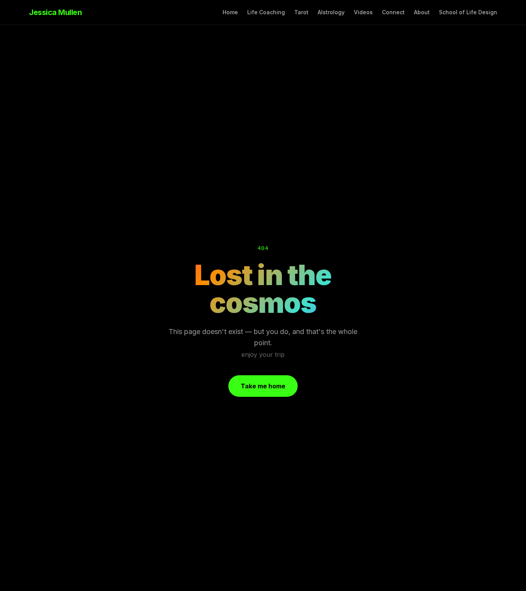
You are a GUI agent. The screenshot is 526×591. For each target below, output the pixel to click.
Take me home (263, 386)
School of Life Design (468, 12)
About (422, 12)
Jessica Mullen (55, 12)
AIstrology (331, 12)
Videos (363, 12)
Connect (393, 12)
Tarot (301, 12)
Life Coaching (266, 12)
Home (230, 12)
